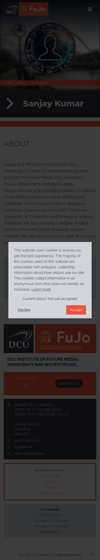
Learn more (41, 289)
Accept (76, 310)
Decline (24, 310)
